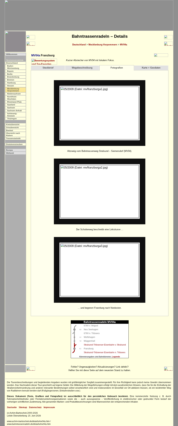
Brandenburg (13, 77)
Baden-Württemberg (13, 67)
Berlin (10, 74)
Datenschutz (35, 407)
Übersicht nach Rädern (13, 134)
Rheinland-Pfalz (14, 102)
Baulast (9, 130)
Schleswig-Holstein (12, 114)
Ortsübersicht (12, 127)
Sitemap (23, 407)
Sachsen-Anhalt (14, 111)
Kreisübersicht (12, 124)
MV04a (123, 44)
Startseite (12, 407)
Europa (9, 150)
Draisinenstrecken (14, 144)
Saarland (11, 105)
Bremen (10, 80)
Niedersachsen (14, 94)
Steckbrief (48, 67)
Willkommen (11, 54)
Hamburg (11, 83)
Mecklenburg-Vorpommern (102, 44)
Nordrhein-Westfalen (12, 98)
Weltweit (10, 153)
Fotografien (117, 67)
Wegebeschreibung (82, 67)
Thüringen (12, 119)
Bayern (10, 71)
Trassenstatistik (13, 138)
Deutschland (79, 44)
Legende (116, 357)
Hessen (10, 86)
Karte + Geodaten (151, 67)
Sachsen (11, 108)
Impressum (49, 407)
